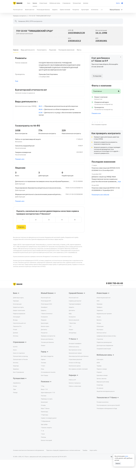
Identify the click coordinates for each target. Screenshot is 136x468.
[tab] (15, 50)
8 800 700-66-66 (114, 283)
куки (126, 456)
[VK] (111, 456)
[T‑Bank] (18, 3)
